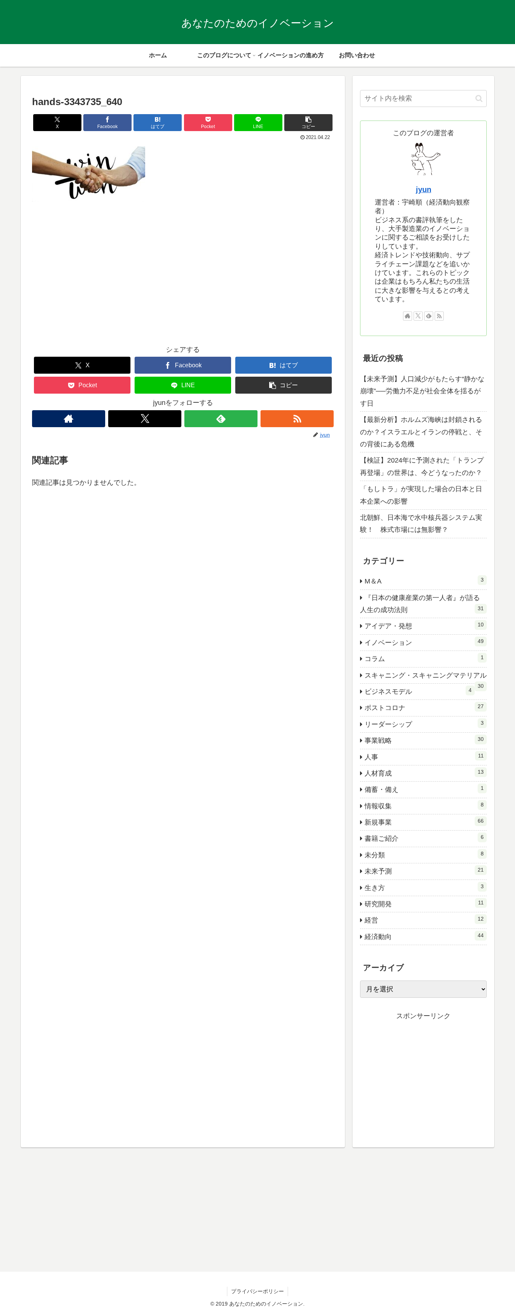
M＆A (424, 581)
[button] (308, 122)
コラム (424, 658)
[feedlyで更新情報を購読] (221, 418)
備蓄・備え (424, 789)
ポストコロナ (424, 707)
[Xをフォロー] (144, 418)
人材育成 (424, 773)
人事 (424, 757)
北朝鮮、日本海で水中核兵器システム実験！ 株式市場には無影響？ (421, 523)
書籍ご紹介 (424, 838)
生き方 (424, 887)
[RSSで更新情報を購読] (297, 418)
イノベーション (424, 642)
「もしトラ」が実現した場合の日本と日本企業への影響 (421, 495)
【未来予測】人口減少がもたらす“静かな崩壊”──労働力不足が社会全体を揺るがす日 (422, 391)
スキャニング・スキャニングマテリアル (426, 678)
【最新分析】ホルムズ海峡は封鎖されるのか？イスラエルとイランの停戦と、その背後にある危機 (421, 432)
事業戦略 (424, 740)
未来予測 (424, 871)
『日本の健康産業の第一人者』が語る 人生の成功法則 (423, 604)
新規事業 (424, 822)
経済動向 (424, 936)
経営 (424, 920)
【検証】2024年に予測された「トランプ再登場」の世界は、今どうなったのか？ (422, 466)
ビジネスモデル (418, 691)
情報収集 (424, 806)
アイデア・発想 (424, 626)
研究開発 (424, 904)
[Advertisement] (183, 278)
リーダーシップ (424, 724)
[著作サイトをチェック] (68, 418)
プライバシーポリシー (257, 1291)
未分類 (424, 855)
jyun (423, 189)
